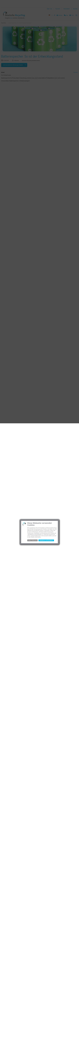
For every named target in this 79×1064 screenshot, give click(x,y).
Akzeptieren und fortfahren (46, 540)
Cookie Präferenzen (32, 540)
